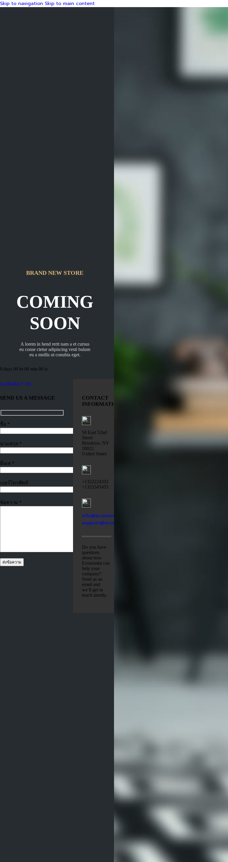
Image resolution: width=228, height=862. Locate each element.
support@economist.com (111, 522)
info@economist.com (106, 515)
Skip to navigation (22, 3)
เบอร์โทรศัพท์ (14, 482)
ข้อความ (11, 502)
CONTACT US (15, 384)
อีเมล (7, 463)
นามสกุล (11, 443)
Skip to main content (70, 3)
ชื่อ (5, 424)
